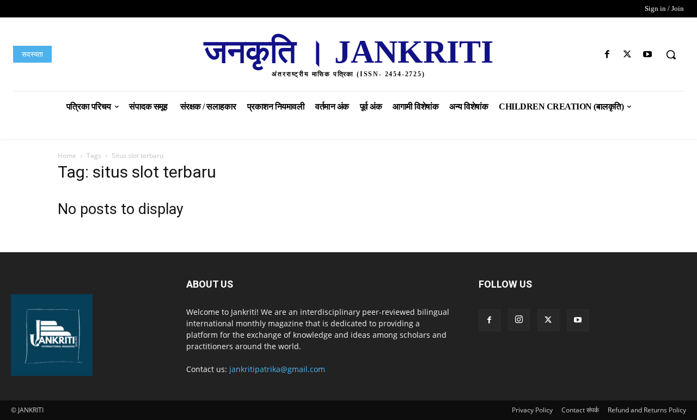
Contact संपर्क (580, 410)
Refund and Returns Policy (647, 410)
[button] (671, 54)
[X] (627, 54)
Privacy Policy (532, 410)
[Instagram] (519, 320)
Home (67, 155)
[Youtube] (647, 54)
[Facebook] (607, 54)
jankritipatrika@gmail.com (277, 369)
